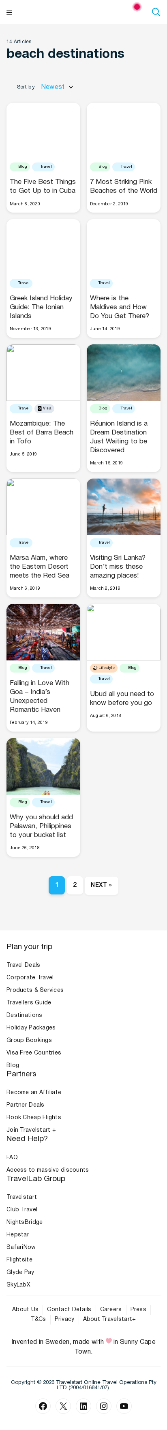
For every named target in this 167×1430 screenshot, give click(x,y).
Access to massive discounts (47, 1170)
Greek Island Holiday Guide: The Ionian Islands (41, 307)
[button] (157, 12)
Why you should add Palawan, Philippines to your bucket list (41, 826)
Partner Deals (25, 1105)
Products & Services (35, 990)
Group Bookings (29, 1040)
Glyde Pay (20, 1272)
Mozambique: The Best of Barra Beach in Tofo (41, 433)
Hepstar (17, 1235)
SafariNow (21, 1247)
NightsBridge (24, 1222)
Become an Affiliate (33, 1092)
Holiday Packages (31, 1028)
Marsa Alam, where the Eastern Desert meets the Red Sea (39, 567)
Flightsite (19, 1260)
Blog (12, 1065)
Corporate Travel (30, 978)
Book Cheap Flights (33, 1117)
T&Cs (38, 1319)
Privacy (65, 1319)
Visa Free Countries (33, 1053)
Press (138, 1309)
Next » (101, 885)
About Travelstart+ (109, 1319)
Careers (111, 1309)
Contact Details (69, 1309)
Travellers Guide (28, 1003)
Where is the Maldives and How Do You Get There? (119, 307)
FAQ (12, 1157)
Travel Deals (23, 965)
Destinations (24, 1015)
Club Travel (21, 1210)
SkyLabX (18, 1285)
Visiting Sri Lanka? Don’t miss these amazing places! (118, 567)
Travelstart (21, 1197)
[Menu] (9, 11)
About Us (25, 1309)
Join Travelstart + (31, 1130)
